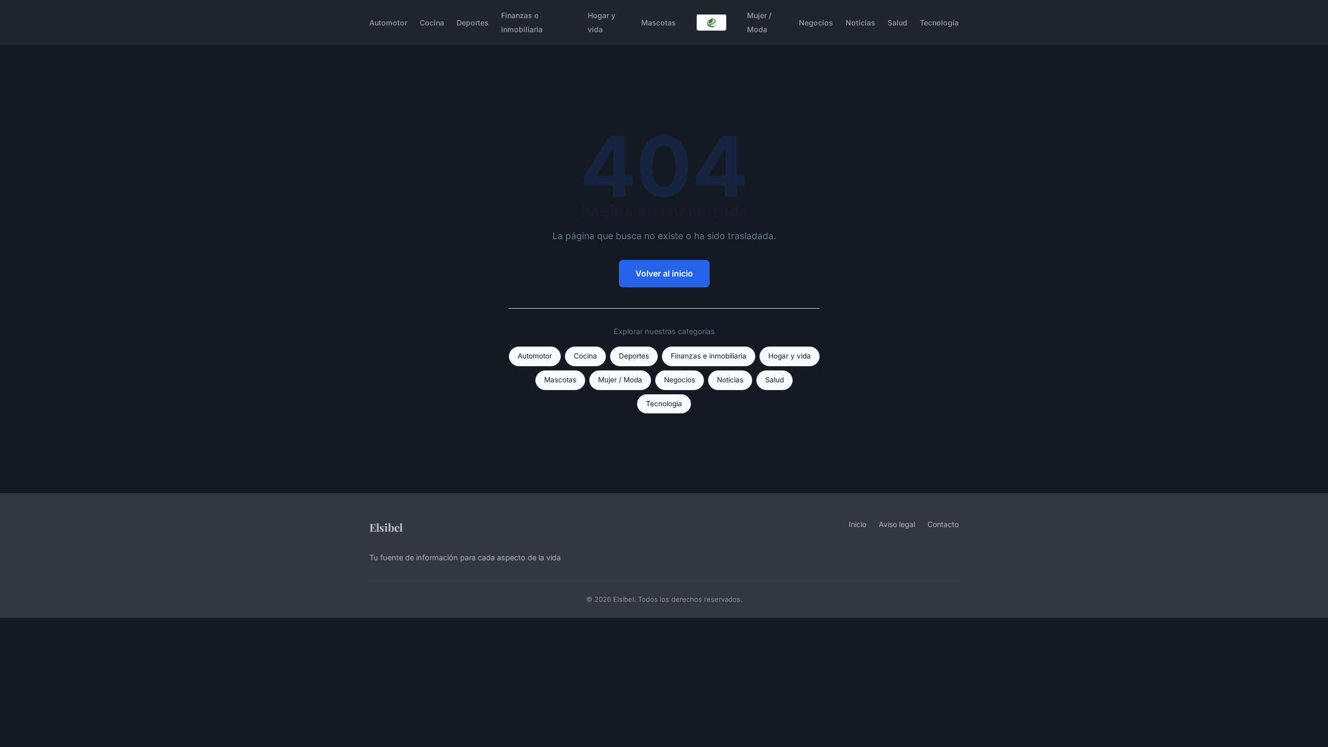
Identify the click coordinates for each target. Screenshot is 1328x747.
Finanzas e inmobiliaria (522, 22)
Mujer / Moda (759, 22)
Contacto (943, 524)
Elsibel (386, 527)
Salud (897, 22)
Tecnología (939, 22)
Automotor (388, 22)
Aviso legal (897, 524)
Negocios (816, 22)
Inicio (857, 524)
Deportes (473, 22)
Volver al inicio (664, 273)
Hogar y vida (601, 22)
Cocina (432, 22)
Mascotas (658, 22)
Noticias (860, 22)
